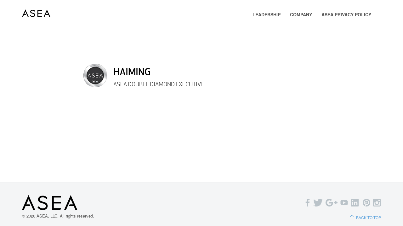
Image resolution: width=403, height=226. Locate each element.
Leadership (267, 14)
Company (301, 14)
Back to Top (368, 217)
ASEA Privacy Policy (346, 14)
